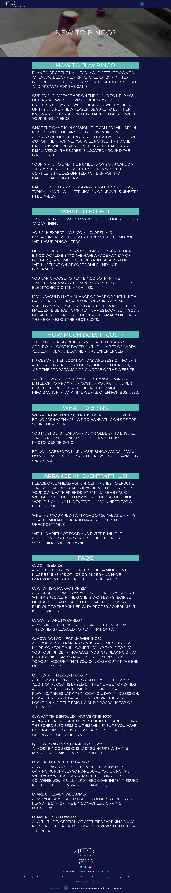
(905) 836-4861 (85, 856)
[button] (81, 867)
